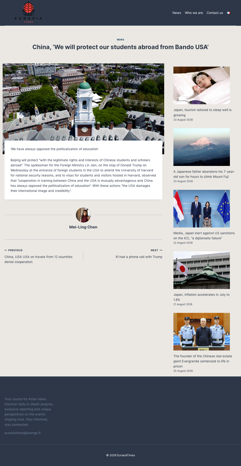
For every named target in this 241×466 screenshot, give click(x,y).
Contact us (215, 13)
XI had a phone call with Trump (139, 254)
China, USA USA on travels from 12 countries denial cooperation (38, 256)
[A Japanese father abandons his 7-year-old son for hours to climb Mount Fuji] (204, 147)
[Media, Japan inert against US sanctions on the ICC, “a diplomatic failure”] (204, 208)
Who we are (194, 13)
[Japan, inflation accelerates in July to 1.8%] (204, 270)
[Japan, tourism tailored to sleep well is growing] (204, 85)
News (176, 13)
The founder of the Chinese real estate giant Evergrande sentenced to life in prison (202, 361)
